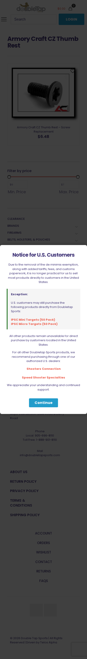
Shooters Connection (44, 369)
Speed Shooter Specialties (43, 377)
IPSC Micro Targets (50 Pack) (34, 324)
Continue (43, 402)
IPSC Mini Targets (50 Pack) (33, 320)
